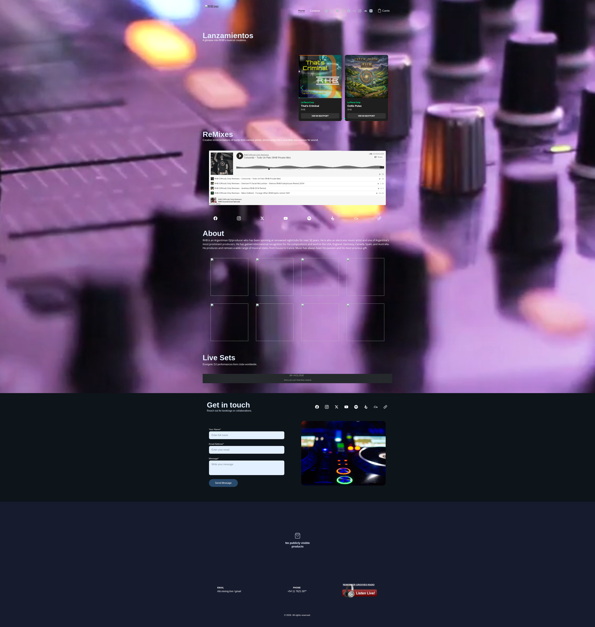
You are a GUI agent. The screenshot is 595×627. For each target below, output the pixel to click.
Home (301, 10)
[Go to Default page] (379, 218)
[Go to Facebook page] (350, 10)
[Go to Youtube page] (339, 10)
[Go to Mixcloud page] (355, 10)
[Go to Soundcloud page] (366, 10)
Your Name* (215, 429)
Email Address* (216, 444)
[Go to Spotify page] (327, 10)
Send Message (223, 483)
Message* (214, 458)
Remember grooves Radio (359, 584)
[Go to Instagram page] (361, 10)
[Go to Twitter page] (344, 10)
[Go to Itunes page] (370, 10)
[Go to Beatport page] (333, 10)
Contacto (315, 10)
